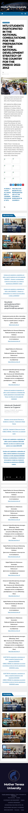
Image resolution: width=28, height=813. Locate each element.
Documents (17, 809)
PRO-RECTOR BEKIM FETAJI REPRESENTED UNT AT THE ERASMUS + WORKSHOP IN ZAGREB (17, 194)
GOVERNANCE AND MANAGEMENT (11, 800)
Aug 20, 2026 (8, 740)
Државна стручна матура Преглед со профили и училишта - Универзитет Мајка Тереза (14, 421)
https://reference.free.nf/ (14, 362)
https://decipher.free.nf (14, 384)
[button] (22, 13)
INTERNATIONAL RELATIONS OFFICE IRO (14, 805)
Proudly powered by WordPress (8, 794)
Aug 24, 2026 (8, 709)
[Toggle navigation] (25, 14)
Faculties (18, 797)
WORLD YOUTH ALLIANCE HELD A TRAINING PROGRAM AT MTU (7, 194)
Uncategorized (6, 22)
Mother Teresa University (13, 7)
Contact (22, 809)
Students (22, 800)
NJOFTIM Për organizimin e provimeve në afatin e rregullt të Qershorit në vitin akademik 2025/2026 (14, 659)
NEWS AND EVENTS (8, 809)
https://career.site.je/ (14, 325)
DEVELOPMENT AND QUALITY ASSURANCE (14, 807)
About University (11, 797)
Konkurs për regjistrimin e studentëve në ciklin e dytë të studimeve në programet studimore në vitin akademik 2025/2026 (14, 453)
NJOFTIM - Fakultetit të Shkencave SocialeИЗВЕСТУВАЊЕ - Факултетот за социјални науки (14, 431)
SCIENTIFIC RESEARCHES (14, 802)
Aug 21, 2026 (8, 724)
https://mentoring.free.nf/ (14, 341)
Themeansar (13, 795)
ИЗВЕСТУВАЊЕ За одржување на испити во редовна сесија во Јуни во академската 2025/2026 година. (14, 666)
